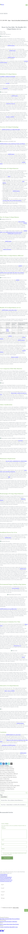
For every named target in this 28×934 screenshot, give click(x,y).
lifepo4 (23, 657)
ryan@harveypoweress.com (5, 881)
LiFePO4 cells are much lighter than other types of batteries (12, 272)
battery (9, 176)
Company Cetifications (12, 921)
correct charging (21, 221)
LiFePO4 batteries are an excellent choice (8, 608)
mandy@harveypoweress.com (6, 879)
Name (2, 839)
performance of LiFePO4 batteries (9, 745)
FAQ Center (15, 927)
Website (2, 848)
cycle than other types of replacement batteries (12, 200)
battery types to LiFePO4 (9, 690)
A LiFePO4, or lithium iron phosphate (7, 76)
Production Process (4, 921)
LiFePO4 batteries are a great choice (13, 734)
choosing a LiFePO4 (10, 116)
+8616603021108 (3, 875)
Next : (13, 805)
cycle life (7, 83)
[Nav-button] (26, 5)
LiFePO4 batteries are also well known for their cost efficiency (12, 143)
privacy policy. (16, 907)
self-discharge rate (17, 645)
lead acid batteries (15, 588)
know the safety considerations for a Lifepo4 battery (16, 461)
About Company (3, 924)
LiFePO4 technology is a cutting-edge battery (11, 129)
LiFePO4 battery (12, 50)
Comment (3, 828)
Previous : (12, 801)
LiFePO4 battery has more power (14, 233)
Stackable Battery (8, 918)
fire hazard (20, 440)
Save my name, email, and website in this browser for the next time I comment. (14, 854)
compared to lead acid (10, 103)
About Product (16, 924)
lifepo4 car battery (15, 357)
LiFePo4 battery (23, 752)
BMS (9, 477)
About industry (10, 924)
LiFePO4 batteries (11, 45)
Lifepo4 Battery (4, 796)
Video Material (10, 927)
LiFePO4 (25, 222)
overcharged (5, 88)
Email (2, 844)
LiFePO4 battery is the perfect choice (9, 310)
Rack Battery (2, 918)
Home (9, 20)
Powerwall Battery (16, 918)
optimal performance (7, 249)
